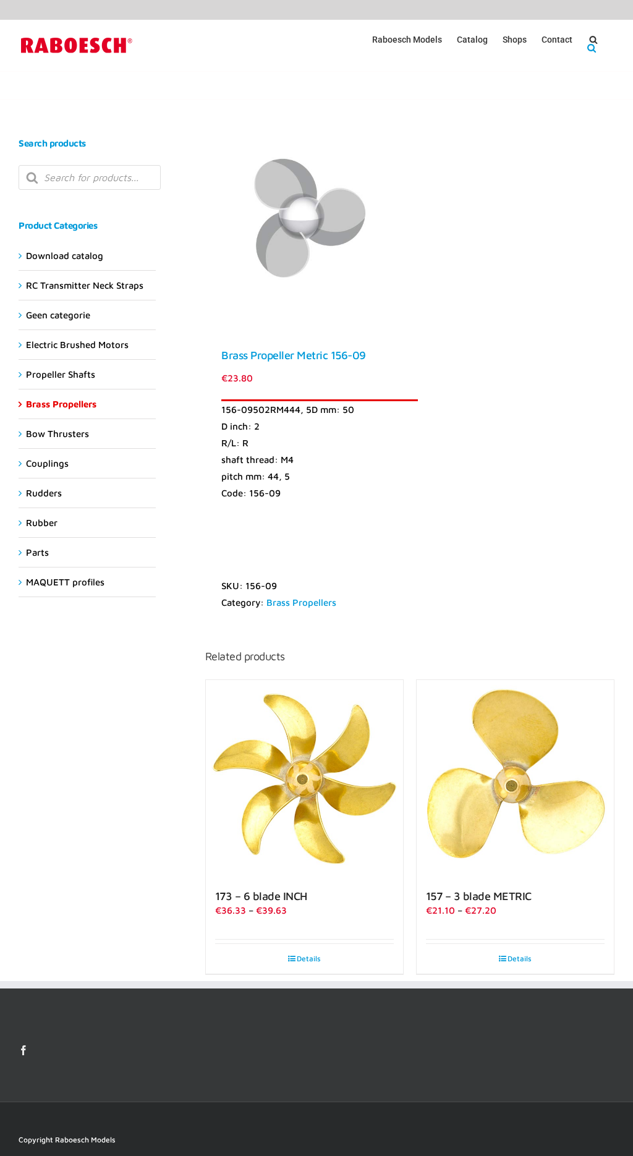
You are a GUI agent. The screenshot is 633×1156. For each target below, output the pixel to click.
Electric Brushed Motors (77, 344)
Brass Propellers (301, 602)
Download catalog (64, 255)
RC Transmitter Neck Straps (84, 285)
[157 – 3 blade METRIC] (515, 778)
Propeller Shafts (60, 374)
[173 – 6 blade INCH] (304, 778)
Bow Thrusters (57, 433)
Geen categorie (58, 315)
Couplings (47, 463)
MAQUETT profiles (65, 582)
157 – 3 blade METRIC (479, 896)
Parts (37, 552)
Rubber (41, 522)
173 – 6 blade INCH (261, 896)
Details (309, 958)
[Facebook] (23, 1050)
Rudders (44, 493)
